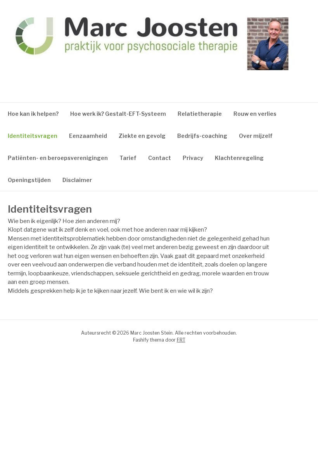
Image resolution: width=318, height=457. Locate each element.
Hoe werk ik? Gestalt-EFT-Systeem (118, 113)
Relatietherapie (200, 113)
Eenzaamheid (88, 135)
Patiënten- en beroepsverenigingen (58, 158)
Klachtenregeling (239, 158)
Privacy (193, 158)
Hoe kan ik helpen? (33, 113)
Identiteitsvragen (32, 135)
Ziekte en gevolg (142, 135)
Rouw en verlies (255, 113)
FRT (181, 340)
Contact (159, 158)
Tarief (128, 158)
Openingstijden (29, 180)
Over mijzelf (256, 135)
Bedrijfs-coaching (202, 135)
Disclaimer (77, 180)
